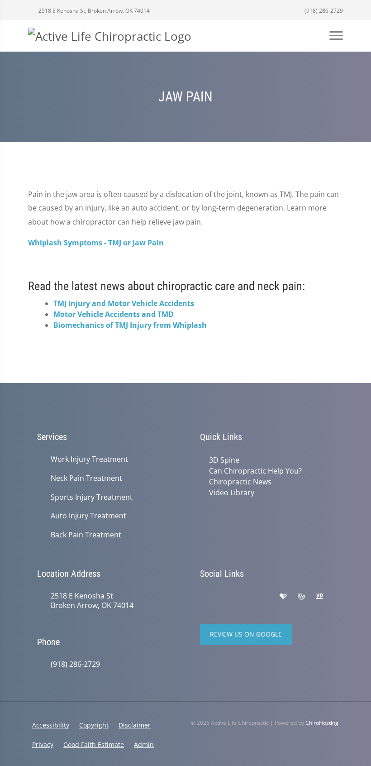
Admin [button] (144, 744)
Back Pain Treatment (86, 535)
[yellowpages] (319, 596)
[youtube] (264, 596)
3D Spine (224, 460)
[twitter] (244, 596)
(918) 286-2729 (323, 10)
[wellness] (301, 596)
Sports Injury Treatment (92, 497)
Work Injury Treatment (89, 459)
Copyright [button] (94, 725)
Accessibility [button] (50, 725)
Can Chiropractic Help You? (255, 471)
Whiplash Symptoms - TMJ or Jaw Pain (96, 243)
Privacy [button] (42, 744)
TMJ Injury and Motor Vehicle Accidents (123, 303)
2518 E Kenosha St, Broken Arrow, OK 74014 (93, 10)
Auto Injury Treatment (88, 516)
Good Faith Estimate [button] (93, 744)
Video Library (231, 493)
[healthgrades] (283, 596)
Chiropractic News (240, 482)
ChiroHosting (321, 723)
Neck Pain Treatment (86, 478)
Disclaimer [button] (135, 725)
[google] (204, 596)
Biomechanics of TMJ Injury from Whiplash (130, 325)
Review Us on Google (246, 634)
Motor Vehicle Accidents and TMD (113, 314)
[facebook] (224, 596)
